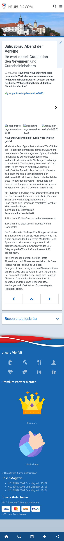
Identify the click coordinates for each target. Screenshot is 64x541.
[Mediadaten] (32, 444)
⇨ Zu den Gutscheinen (14, 514)
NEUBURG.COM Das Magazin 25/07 (27, 490)
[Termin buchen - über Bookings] (32, 536)
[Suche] (55, 6)
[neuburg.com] (6, 536)
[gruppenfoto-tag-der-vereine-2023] (32, 107)
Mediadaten (32, 464)
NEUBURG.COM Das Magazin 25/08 (27, 486)
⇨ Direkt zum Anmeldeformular (19, 473)
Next (56, 107)
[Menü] (61, 6)
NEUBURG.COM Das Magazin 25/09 (27, 483)
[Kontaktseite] (44, 536)
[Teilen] (57, 536)
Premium (32, 423)
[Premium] (32, 402)
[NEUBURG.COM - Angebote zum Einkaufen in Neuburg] (16, 6)
